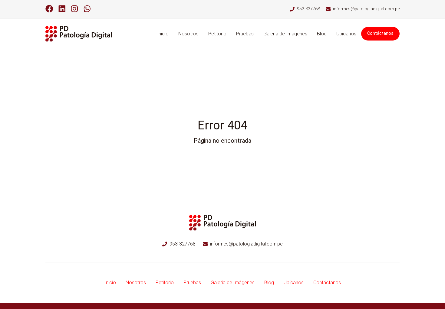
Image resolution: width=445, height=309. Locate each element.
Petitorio (217, 34)
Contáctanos (380, 33)
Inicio (163, 34)
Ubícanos (346, 34)
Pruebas (245, 34)
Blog (322, 34)
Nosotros (188, 34)
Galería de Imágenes (285, 34)
